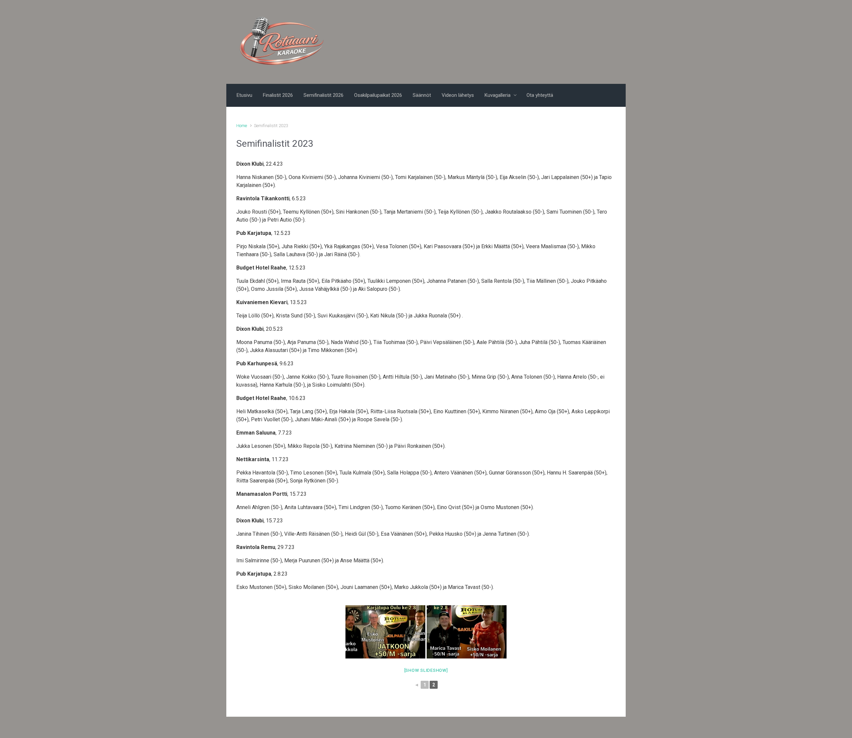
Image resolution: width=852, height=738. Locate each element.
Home (241, 125)
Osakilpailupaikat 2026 (378, 95)
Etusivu (244, 95)
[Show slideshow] (426, 670)
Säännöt (422, 95)
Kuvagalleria (498, 95)
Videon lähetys (458, 95)
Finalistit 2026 (278, 95)
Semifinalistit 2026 (323, 95)
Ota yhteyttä (540, 95)
